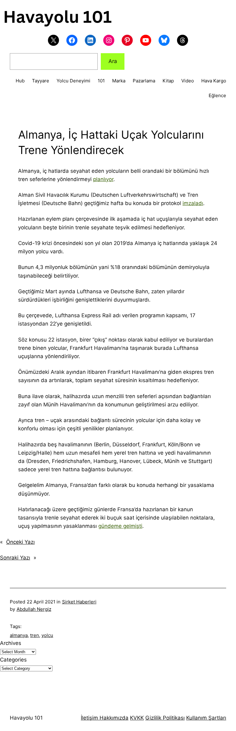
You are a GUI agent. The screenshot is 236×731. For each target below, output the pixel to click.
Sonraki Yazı (15, 558)
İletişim (89, 718)
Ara (112, 61)
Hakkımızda (113, 718)
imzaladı (193, 203)
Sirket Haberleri (79, 602)
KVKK (137, 718)
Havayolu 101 (26, 718)
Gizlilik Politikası (165, 718)
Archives (10, 643)
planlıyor (103, 179)
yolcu (47, 635)
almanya (19, 635)
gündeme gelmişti (120, 526)
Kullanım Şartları (206, 718)
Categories (13, 660)
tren (34, 635)
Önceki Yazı (20, 542)
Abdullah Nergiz (34, 609)
